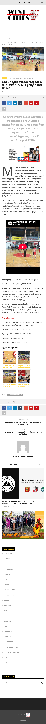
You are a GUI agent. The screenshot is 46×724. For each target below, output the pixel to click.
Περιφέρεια (8, 631)
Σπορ (10, 43)
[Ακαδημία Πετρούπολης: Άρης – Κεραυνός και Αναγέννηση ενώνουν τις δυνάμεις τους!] (23, 483)
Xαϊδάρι (7, 558)
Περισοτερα (43, 97)
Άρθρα (6, 579)
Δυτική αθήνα (9, 590)
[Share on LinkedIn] (15, 103)
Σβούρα (7, 657)
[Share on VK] (36, 103)
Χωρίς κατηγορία (10, 668)
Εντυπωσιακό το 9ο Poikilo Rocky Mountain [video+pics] (23, 422)
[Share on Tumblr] (20, 103)
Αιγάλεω (7, 574)
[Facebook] (19, 2)
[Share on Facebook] (4, 103)
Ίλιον (6, 610)
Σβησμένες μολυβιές (12, 652)
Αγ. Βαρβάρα (8, 569)
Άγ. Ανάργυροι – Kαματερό (14, 564)
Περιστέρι (7, 626)
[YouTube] (24, 2)
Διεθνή (6, 585)
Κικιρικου (7, 616)
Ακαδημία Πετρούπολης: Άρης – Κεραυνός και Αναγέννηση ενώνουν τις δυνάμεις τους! (19, 502)
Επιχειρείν (8, 605)
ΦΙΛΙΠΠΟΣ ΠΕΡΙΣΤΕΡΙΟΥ (15, 395)
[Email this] (4, 109)
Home (4, 43)
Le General (8, 553)
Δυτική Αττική (9, 595)
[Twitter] (29, 2)
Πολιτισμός (8, 642)
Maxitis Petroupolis (27, 78)
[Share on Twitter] (9, 103)
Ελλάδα (6, 600)
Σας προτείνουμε (11, 647)
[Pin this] (31, 103)
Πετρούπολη (9, 636)
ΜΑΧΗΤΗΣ (7, 621)
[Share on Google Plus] (26, 103)
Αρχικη (23, 720)
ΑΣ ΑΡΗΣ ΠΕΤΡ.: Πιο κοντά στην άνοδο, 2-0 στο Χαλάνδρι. (23, 432)
